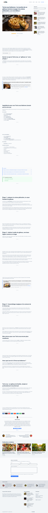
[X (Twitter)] (6, 413)
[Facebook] (3, 413)
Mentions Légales (38, 496)
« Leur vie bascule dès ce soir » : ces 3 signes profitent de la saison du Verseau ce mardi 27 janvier (30, 499)
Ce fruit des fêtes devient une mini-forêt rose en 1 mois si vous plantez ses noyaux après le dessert (19, 485)
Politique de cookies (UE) (39, 497)
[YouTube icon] (20, 428)
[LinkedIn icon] (15, 428)
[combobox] (39, 8)
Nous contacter (6, 180)
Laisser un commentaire (15, 476)
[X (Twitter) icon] (16, 428)
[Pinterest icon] (19, 428)
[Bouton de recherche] (45, 8)
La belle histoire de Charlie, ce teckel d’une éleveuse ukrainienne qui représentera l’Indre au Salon (30, 505)
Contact (37, 494)
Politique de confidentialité (39, 495)
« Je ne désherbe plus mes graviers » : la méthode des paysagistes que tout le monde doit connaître (41, 485)
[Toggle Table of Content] (9, 53)
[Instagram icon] (18, 428)
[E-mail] (23, 413)
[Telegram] (17, 413)
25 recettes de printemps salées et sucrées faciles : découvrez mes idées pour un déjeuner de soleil (8, 453)
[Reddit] (15, 413)
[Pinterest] (9, 413)
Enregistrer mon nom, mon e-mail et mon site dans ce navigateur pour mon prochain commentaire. (22, 474)
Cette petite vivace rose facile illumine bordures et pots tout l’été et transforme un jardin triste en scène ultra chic (8, 485)
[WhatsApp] (20, 413)
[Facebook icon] (13, 428)
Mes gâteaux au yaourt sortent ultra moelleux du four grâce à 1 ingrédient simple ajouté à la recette (17, 83)
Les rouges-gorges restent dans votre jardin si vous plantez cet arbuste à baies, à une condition (41, 23)
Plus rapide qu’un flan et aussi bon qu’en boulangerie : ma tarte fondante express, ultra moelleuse (17, 281)
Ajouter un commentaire (14, 466)
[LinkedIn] (12, 413)
